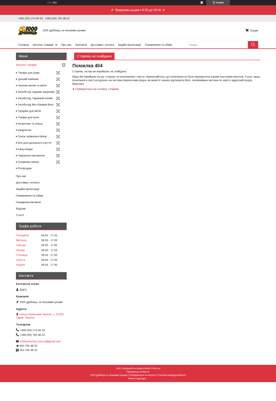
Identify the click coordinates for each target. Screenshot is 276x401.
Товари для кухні (28, 117)
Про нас (66, 44)
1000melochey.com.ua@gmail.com (40, 341)
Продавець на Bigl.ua (138, 371)
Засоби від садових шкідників (36, 91)
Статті (20, 215)
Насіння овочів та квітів (32, 85)
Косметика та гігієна (30, 123)
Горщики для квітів (29, 110)
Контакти (81, 44)
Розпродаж (25, 168)
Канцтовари (25, 149)
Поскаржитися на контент (142, 375)
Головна (23, 44)
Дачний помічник (28, 79)
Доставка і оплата (102, 44)
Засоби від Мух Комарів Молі (35, 104)
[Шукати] (253, 44)
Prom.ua (155, 368)
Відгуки (21, 208)
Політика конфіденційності (172, 375)
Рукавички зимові (28, 161)
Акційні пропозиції (129, 44)
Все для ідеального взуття (34, 142)
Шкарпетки (24, 130)
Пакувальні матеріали (31, 155)
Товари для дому (29, 72)
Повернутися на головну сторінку (97, 89)
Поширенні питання (28, 202)
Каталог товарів (43, 44)
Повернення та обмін (158, 44)
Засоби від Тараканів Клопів (35, 98)
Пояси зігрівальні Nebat (32, 136)
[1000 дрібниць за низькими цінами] (28, 30)
